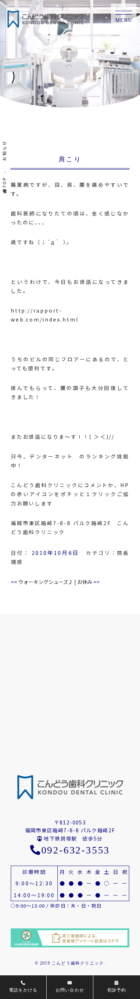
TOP (4, 182)
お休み (88, 581)
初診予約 (116, 990)
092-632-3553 (75, 850)
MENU (123, 20)
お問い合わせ (70, 990)
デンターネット (51, 456)
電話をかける (23, 990)
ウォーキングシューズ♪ (42, 581)
